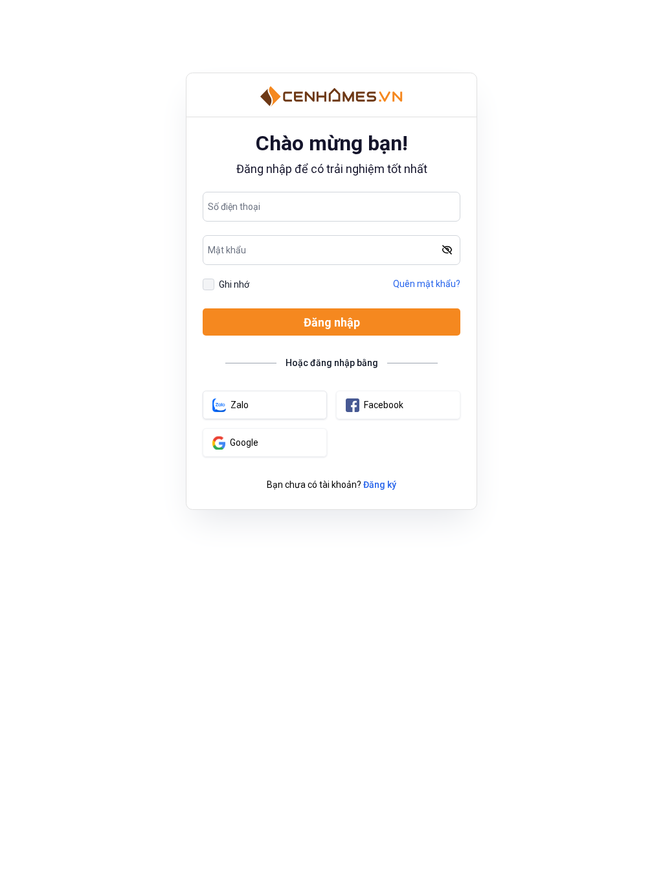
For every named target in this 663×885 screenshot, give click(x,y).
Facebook (383, 405)
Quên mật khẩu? (426, 284)
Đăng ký (379, 484)
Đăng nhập (332, 322)
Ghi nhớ (234, 284)
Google (244, 442)
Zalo (239, 405)
